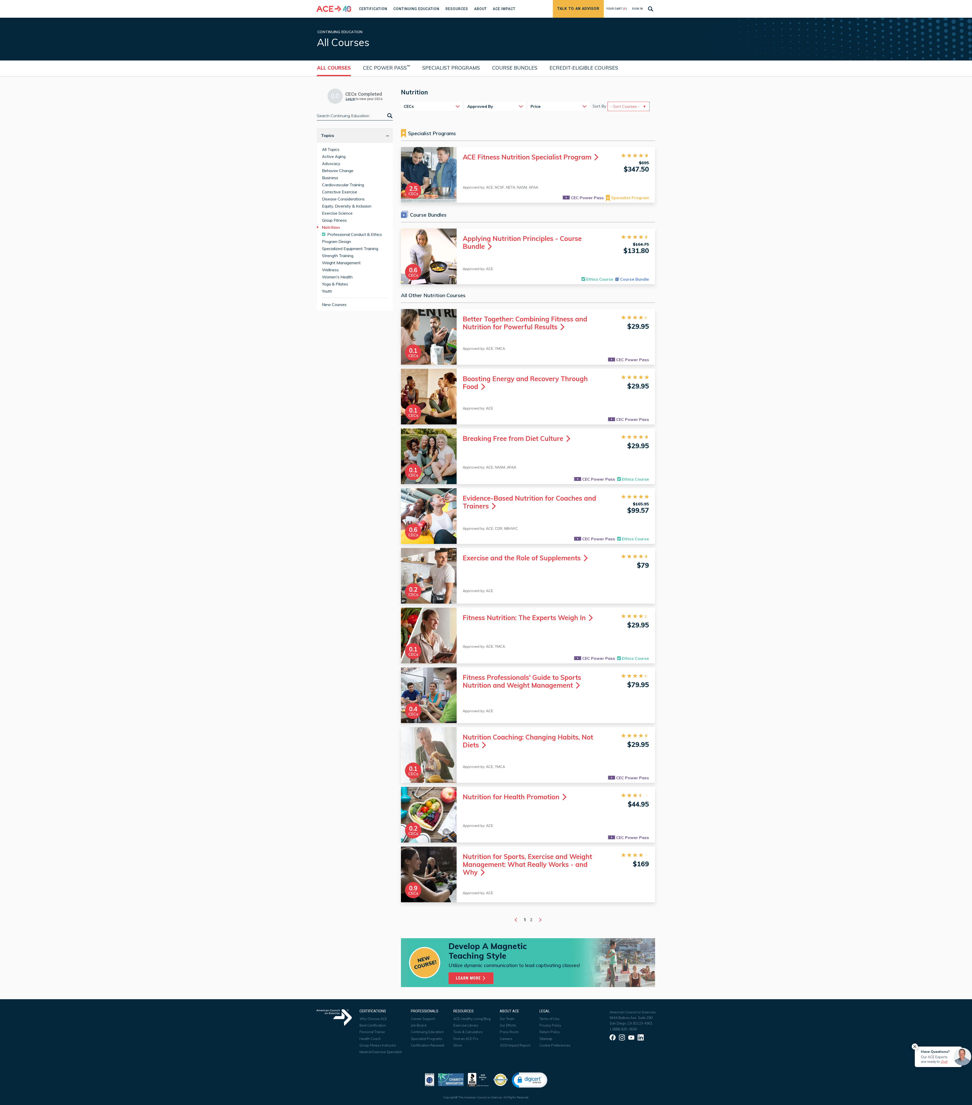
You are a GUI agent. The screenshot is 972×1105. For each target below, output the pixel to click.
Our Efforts (508, 1025)
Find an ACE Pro (465, 1039)
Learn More (469, 978)
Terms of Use (549, 1019)
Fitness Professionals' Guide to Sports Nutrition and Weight (522, 681)
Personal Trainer (372, 1032)
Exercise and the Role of (522, 558)
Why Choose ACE (373, 1019)
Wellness (330, 269)
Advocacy (331, 163)
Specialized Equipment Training (350, 248)
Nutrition (331, 227)
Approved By (480, 106)
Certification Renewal (427, 1045)
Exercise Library (465, 1025)
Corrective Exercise (339, 191)
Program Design (336, 241)
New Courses (334, 304)
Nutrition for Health (512, 797)
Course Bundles (514, 68)
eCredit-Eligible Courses (584, 68)
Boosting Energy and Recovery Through (525, 383)
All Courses (334, 68)
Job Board (418, 1025)
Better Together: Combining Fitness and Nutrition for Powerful (525, 323)
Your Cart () (616, 8)
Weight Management (341, 262)
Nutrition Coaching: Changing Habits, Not (528, 741)
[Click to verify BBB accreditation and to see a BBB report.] (478, 1079)
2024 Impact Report (515, 1045)
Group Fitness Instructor (377, 1045)
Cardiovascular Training (343, 184)
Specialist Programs (451, 68)
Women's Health (337, 276)
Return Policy (549, 1032)
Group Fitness (334, 220)
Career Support (423, 1019)
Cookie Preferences (555, 1045)
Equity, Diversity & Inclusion (346, 206)
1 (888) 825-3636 (623, 1029)
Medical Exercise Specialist (380, 1052)
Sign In (637, 8)
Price (536, 106)
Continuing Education (427, 1032)
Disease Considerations (343, 198)
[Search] (389, 115)
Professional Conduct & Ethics (354, 234)
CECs (409, 106)
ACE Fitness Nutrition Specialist (528, 157)
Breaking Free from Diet (514, 438)
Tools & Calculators (468, 1032)
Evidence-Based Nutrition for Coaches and (529, 502)
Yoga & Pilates (335, 284)
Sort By (599, 106)
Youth (327, 291)
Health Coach (370, 1039)
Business (330, 177)
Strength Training (337, 255)
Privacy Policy (550, 1025)
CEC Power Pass (386, 67)
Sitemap (545, 1039)
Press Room (509, 1032)
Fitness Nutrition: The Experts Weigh (525, 618)
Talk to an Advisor (578, 9)
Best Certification (372, 1025)
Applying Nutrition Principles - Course (522, 242)
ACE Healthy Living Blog (472, 1019)
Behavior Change (337, 170)
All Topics (330, 149)
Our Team (507, 1019)
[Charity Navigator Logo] (451, 1079)
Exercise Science (337, 213)
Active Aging (334, 156)
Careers (506, 1039)
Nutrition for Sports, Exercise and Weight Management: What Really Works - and (527, 864)
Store (457, 1045)
